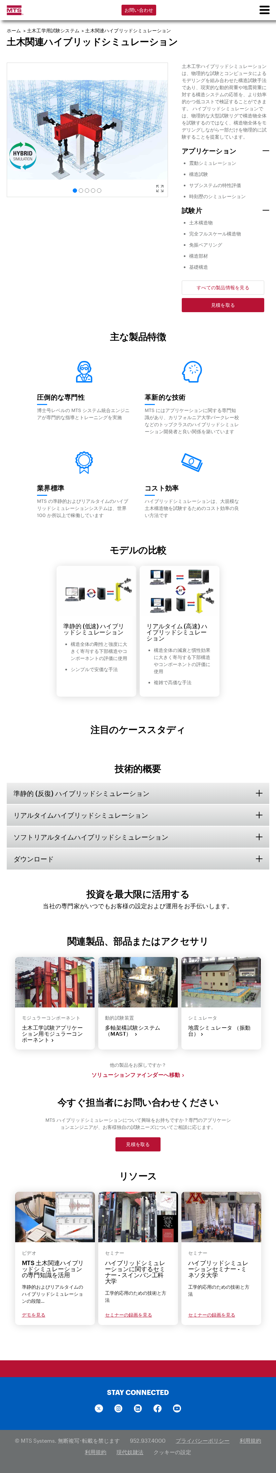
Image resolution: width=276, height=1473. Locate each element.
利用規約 (250, 1440)
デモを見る (33, 1315)
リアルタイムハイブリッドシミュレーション (80, 815)
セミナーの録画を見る (128, 1315)
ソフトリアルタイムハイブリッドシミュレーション (90, 837)
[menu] (264, 10)
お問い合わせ (139, 10)
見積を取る (223, 305)
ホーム (14, 30)
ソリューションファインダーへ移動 (136, 1075)
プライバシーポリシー (203, 1440)
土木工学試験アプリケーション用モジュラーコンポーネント (52, 1034)
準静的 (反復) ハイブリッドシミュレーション (81, 793)
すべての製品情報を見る (223, 287)
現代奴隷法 (129, 1452)
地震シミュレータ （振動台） (219, 1031)
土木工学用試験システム (53, 30)
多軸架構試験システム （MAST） (133, 1031)
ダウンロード (33, 859)
